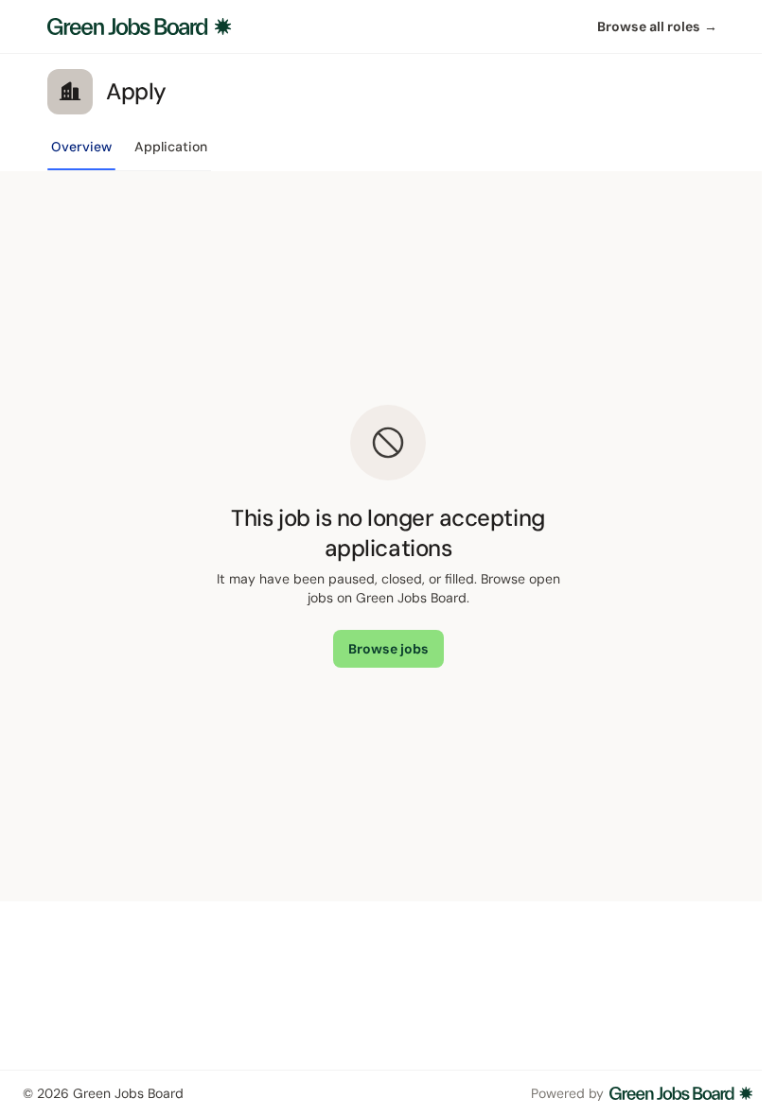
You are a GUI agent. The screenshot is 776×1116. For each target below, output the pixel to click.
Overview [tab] (81, 146)
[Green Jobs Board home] (139, 26)
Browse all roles (657, 26)
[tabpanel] (388, 536)
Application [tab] (170, 146)
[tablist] (129, 152)
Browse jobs (388, 648)
